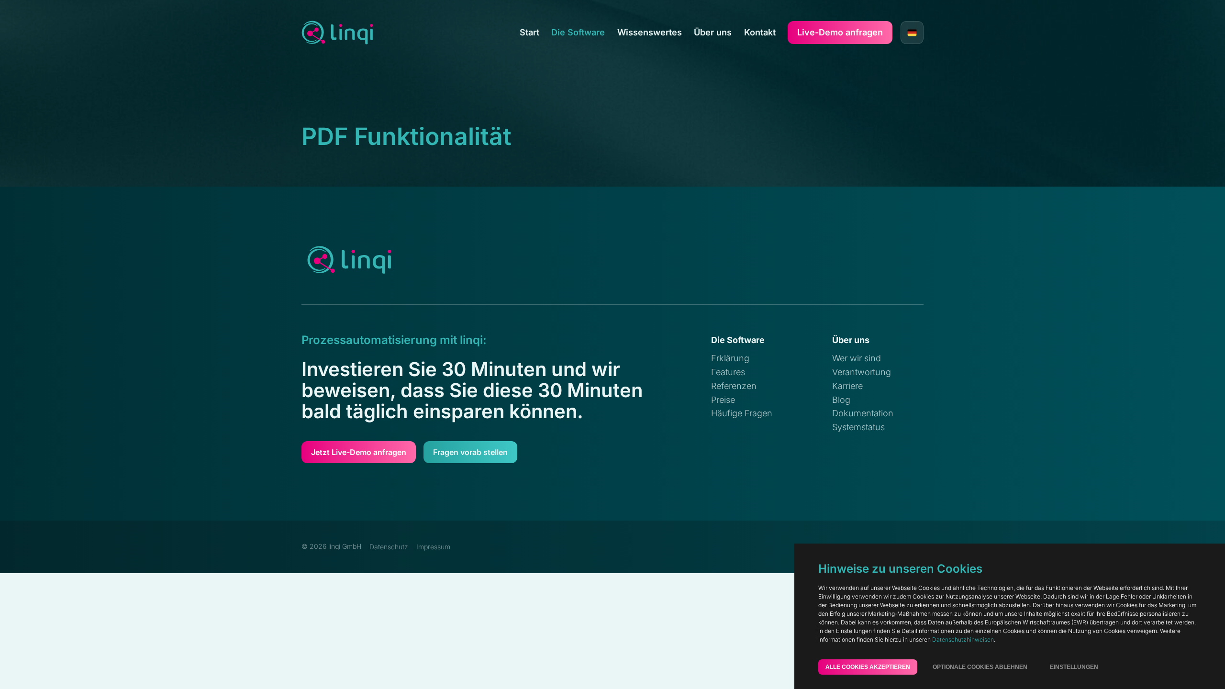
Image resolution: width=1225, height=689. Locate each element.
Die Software (578, 32)
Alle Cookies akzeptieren (867, 667)
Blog (841, 400)
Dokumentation (862, 413)
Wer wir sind (856, 358)
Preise (723, 400)
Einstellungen (1074, 667)
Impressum (433, 547)
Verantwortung (861, 372)
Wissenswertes (649, 32)
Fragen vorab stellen (470, 452)
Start (529, 32)
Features (728, 372)
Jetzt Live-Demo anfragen (358, 452)
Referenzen (734, 386)
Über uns (713, 32)
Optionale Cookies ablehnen (980, 667)
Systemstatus (858, 427)
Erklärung (730, 358)
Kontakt (760, 32)
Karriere (847, 386)
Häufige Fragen (741, 413)
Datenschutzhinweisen (963, 639)
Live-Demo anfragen (840, 32)
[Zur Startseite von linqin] (337, 32)
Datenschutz (388, 547)
